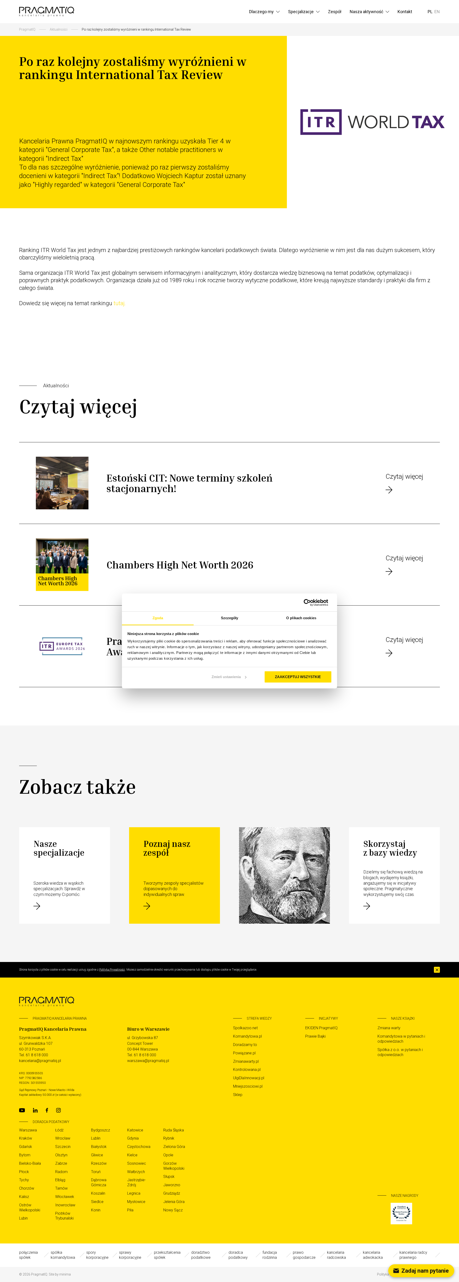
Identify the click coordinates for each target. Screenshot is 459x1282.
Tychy (24, 1180)
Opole (168, 1155)
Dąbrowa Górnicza (98, 1182)
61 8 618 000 (37, 1055)
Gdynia (133, 1138)
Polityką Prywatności (112, 969)
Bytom (24, 1155)
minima (65, 1274)
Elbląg (60, 1180)
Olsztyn (61, 1155)
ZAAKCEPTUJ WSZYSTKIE (298, 677)
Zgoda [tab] (158, 618)
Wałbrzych (136, 1172)
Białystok (99, 1146)
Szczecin (63, 1146)
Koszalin (98, 1193)
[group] (408, 1213)
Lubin (23, 1218)
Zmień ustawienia (226, 677)
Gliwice (97, 1155)
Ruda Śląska (173, 1130)
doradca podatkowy (238, 1255)
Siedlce (97, 1201)
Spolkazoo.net (245, 1028)
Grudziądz (171, 1193)
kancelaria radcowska (336, 1255)
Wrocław (62, 1138)
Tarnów (61, 1188)
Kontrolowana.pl (247, 1069)
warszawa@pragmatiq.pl (148, 1060)
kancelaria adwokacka (373, 1255)
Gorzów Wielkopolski (173, 1166)
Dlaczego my (261, 11)
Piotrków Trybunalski (64, 1216)
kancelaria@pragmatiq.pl (40, 1060)
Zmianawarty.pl (246, 1061)
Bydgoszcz (100, 1130)
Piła (130, 1210)
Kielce (132, 1155)
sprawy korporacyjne (130, 1255)
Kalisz (24, 1196)
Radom (61, 1172)
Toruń (96, 1172)
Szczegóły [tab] (229, 618)
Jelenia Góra (174, 1201)
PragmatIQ (27, 29)
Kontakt (405, 11)
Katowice (135, 1130)
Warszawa (28, 1130)
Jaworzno (171, 1185)
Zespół (334, 11)
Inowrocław (65, 1205)
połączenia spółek (28, 1255)
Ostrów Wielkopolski (29, 1207)
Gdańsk (25, 1146)
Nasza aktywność (366, 11)
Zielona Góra (174, 1146)
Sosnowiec (136, 1163)
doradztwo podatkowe (201, 1255)
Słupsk (169, 1176)
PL (430, 11)
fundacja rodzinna (269, 1255)
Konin (95, 1210)
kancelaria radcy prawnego (413, 1255)
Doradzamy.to (245, 1044)
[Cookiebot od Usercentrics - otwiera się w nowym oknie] (311, 602)
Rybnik (168, 1138)
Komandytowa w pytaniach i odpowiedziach (401, 1039)
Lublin (95, 1138)
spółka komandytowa (63, 1255)
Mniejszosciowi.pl (247, 1086)
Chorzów (26, 1188)
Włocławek (64, 1196)
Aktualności (58, 29)
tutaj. (120, 303)
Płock (24, 1172)
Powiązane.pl (244, 1053)
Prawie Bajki (315, 1036)
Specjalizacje (301, 11)
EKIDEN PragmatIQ (321, 1028)
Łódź (59, 1130)
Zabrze (61, 1163)
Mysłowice (136, 1201)
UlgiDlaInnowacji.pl (248, 1078)
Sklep (237, 1094)
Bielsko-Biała (30, 1163)
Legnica (133, 1193)
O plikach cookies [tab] (301, 618)
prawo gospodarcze (304, 1255)
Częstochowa (138, 1146)
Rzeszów (99, 1163)
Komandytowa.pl (247, 1036)
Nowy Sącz (173, 1210)
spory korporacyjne (97, 1255)
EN (437, 11)
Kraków (25, 1138)
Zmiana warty (388, 1028)
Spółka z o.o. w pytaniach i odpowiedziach (400, 1052)
